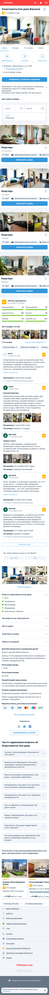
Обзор (4, 48)
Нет (35, 558)
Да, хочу (13, 558)
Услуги (41, 48)
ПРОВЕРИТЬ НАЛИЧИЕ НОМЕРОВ (24, 79)
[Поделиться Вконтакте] (30, 726)
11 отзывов (28, 48)
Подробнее (6, 991)
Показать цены (24, 160)
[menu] (46, 3)
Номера (15, 48)
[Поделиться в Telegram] (24, 726)
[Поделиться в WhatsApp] (19, 726)
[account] (41, 3)
